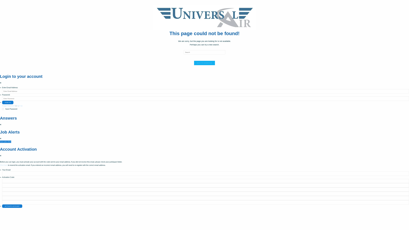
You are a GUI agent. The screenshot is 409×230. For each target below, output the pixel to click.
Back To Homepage (204, 63)
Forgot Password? (8, 106)
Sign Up (20, 106)
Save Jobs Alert (5, 142)
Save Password (11, 109)
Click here (4, 165)
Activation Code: (8, 177)
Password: (6, 95)
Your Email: (6, 170)
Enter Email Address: (10, 87)
